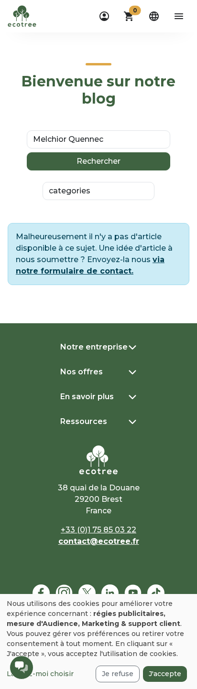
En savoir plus (87, 396)
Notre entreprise (94, 346)
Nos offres (81, 371)
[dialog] (98, 641)
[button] (129, 16)
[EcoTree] (22, 15)
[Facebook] (41, 593)
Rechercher (98, 161)
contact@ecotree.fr (98, 541)
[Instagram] (64, 593)
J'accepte (165, 673)
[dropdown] (104, 16)
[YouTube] (132, 593)
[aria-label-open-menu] (178, 16)
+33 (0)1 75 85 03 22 (98, 529)
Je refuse (117, 673)
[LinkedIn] (110, 593)
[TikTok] (155, 593)
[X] (87, 593)
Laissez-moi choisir (40, 673)
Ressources (83, 421)
